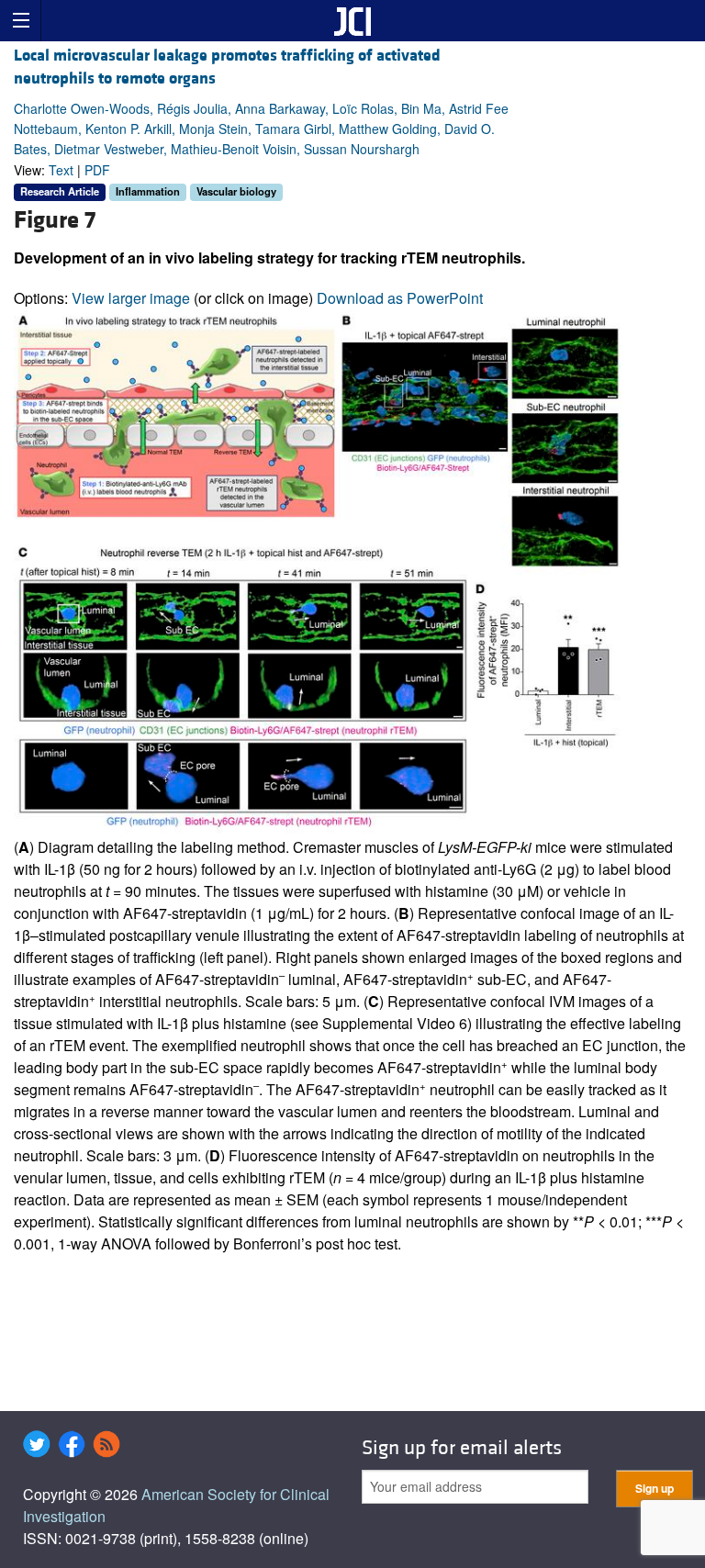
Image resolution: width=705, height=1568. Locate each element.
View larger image (131, 297)
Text (61, 170)
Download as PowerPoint (400, 297)
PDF (97, 170)
